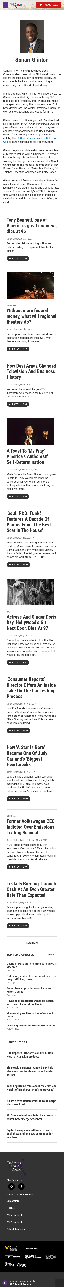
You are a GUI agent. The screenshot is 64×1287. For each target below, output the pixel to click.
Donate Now (50, 4)
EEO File (11, 1208)
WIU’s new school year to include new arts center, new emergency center (31, 1117)
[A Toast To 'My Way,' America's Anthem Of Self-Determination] (30, 431)
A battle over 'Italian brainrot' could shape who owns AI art (31, 1102)
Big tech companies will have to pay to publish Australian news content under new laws (30, 1133)
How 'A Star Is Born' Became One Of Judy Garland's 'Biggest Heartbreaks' (27, 756)
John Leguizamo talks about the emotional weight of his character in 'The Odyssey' (32, 1087)
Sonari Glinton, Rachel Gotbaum (21, 840)
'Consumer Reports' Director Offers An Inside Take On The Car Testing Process (31, 687)
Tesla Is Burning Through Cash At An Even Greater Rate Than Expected (31, 889)
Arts (8, 612)
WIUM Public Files (15, 1215)
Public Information (16, 1229)
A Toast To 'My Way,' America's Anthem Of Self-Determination (27, 456)
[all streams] (59, 1283)
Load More (32, 943)
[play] (5, 1283)
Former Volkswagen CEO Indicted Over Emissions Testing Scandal (31, 826)
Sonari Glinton (13, 238)
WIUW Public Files (15, 1222)
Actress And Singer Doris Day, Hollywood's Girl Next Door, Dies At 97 (31, 622)
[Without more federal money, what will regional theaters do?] (30, 285)
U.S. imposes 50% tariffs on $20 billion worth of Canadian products (30, 1054)
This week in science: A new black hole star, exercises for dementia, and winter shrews (30, 1071)
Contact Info (13, 1201)
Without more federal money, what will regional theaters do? (31, 316)
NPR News (11, 305)
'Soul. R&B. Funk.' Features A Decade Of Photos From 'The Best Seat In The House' (29, 521)
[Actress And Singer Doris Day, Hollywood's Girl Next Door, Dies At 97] (30, 592)
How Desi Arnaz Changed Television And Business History (31, 371)
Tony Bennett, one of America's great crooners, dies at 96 (32, 225)
